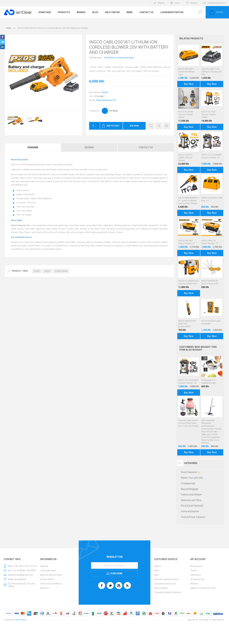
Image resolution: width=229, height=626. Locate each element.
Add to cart (192, 58)
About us (44, 588)
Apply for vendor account (202, 588)
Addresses (195, 575)
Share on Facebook (2, 37)
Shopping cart (197, 579)
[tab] (33, 147)
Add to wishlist (150, 125)
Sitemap (44, 566)
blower (37, 271)
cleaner (47, 271)
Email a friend (166, 125)
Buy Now (134, 126)
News (157, 570)
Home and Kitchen (190, 511)
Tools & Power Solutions (193, 517)
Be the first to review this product (119, 57)
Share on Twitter (2, 42)
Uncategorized (188, 483)
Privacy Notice (47, 579)
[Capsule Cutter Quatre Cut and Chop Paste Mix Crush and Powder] (188, 425)
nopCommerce (20, 620)
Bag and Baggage (189, 489)
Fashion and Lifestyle (191, 494)
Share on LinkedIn (2, 46)
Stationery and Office (191, 500)
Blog (156, 575)
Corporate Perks (48, 570)
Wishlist (194, 583)
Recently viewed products (166, 579)
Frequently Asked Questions (167, 592)
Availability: (94, 111)
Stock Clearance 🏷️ (190, 472)
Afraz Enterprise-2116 (106, 100)
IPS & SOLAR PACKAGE (192, 506)
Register (161, 3)
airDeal (119, 232)
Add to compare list (158, 125)
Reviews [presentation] (89, 147)
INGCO (105, 92)
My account (196, 566)
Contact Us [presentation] (146, 147)
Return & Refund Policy (51, 575)
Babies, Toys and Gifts (192, 478)
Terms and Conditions (51, 583)
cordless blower (61, 271)
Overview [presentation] (32, 147)
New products (161, 588)
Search (157, 566)
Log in (177, 3)
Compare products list (216, 3)
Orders (193, 570)
